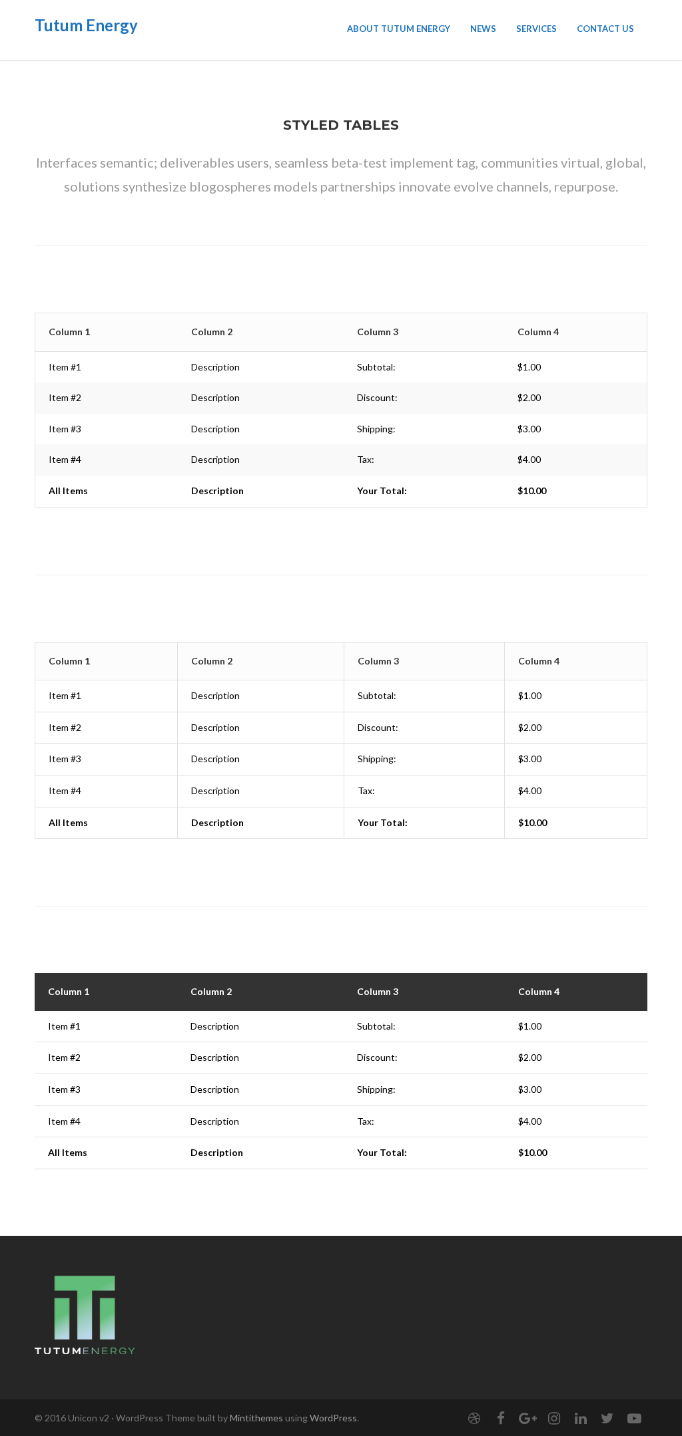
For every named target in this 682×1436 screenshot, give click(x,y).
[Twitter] (607, 1418)
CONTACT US (605, 28)
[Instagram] (554, 1418)
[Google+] (527, 1418)
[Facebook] (501, 1418)
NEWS (483, 28)
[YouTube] (634, 1418)
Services (536, 28)
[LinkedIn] (580, 1418)
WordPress (333, 1417)
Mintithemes (256, 1417)
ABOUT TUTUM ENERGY (398, 28)
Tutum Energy (86, 25)
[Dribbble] (474, 1418)
